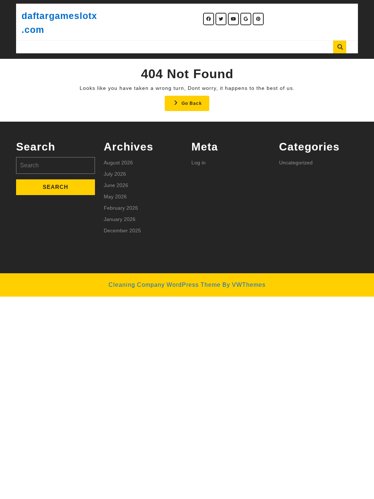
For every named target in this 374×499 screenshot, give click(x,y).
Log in (198, 162)
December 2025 (122, 230)
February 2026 (121, 208)
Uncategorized (296, 162)
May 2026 (115, 196)
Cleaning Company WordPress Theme (164, 285)
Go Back (195, 105)
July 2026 (115, 174)
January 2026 (120, 219)
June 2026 (116, 185)
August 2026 (118, 162)
